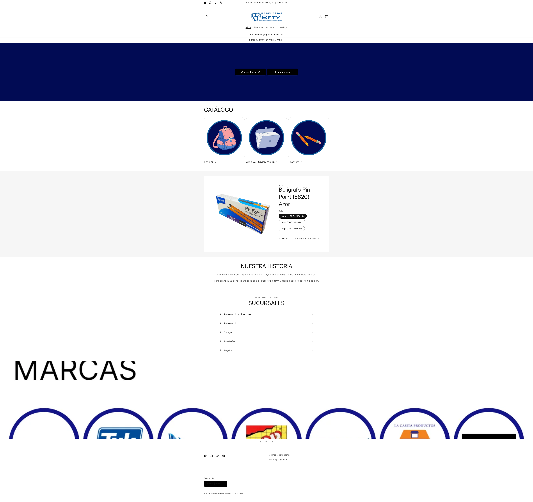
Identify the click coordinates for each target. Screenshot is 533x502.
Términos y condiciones (278, 455)
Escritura (293, 161)
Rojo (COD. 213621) (292, 228)
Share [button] (285, 238)
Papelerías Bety (217, 493)
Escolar (208, 161)
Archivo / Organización (260, 161)
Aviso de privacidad (277, 459)
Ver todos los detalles (305, 238)
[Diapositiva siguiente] (273, 442)
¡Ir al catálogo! (283, 72)
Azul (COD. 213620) (292, 222)
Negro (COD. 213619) (293, 216)
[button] (207, 17)
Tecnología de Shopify (233, 493)
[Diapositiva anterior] (260, 442)
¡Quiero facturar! (250, 72)
